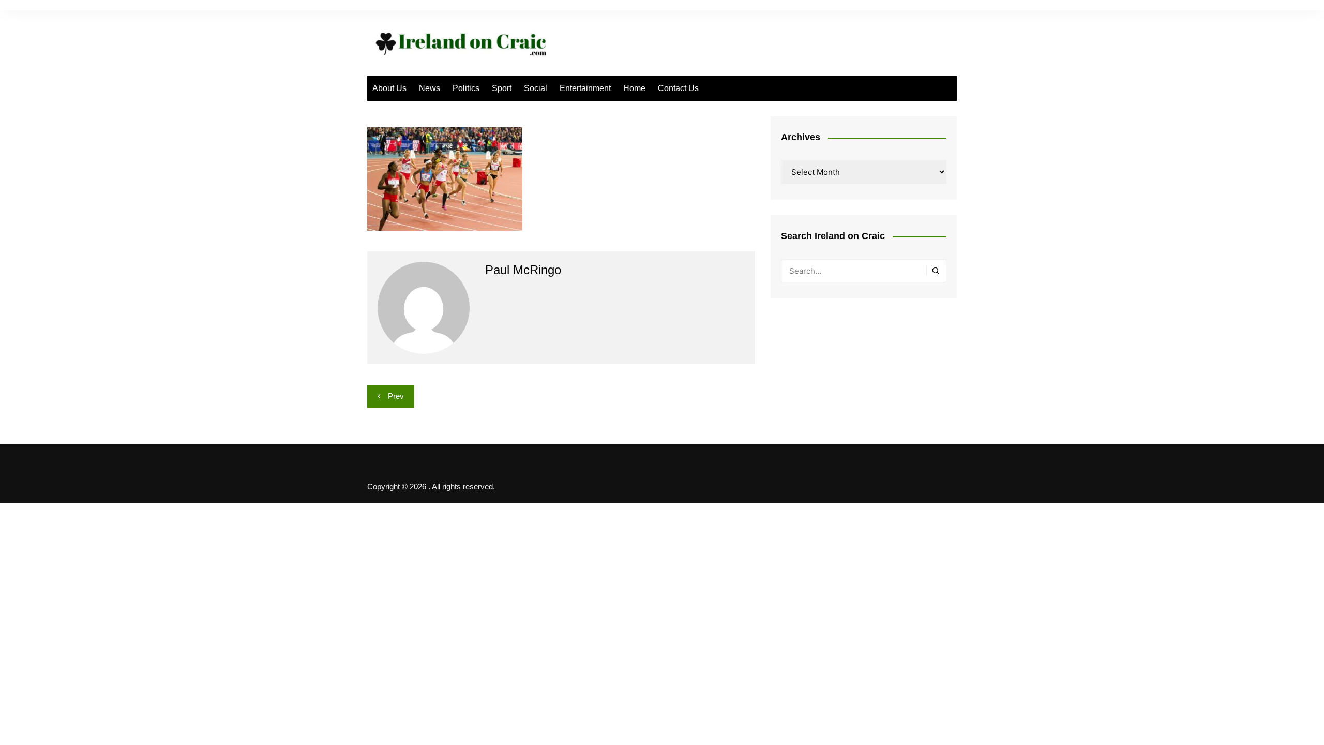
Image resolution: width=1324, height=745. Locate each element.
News (429, 88)
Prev (396, 396)
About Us (389, 88)
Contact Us (678, 88)
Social (535, 88)
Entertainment (585, 88)
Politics (466, 88)
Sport (501, 88)
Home (634, 88)
